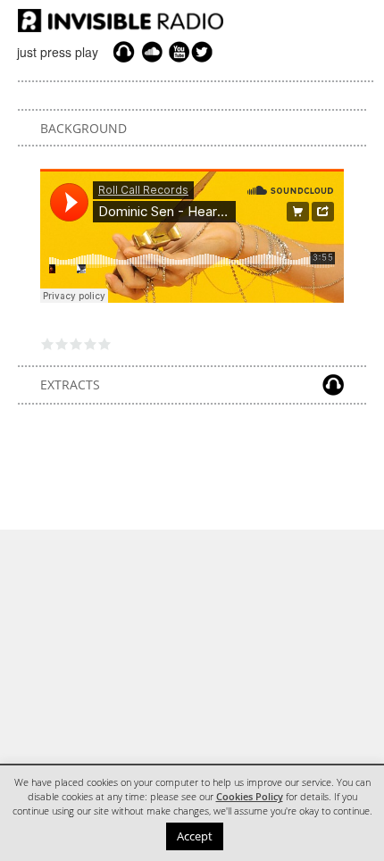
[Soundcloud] (151, 52)
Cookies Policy (249, 796)
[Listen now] (124, 52)
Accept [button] (195, 836)
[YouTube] (176, 52)
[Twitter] (204, 52)
